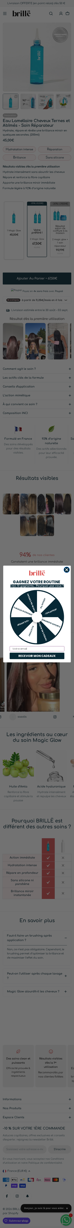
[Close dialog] (67, 570)
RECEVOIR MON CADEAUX (37, 656)
